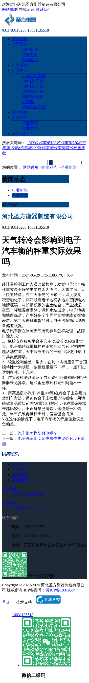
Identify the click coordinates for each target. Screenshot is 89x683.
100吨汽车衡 (33, 81)
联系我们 (43, 9)
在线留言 (27, 9)
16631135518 (22, 615)
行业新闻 (30, 123)
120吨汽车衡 (33, 86)
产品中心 (20, 70)
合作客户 (30, 60)
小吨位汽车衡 (34, 76)
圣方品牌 (20, 65)
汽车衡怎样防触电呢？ (37, 433)
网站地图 (10, 9)
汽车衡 (28, 102)
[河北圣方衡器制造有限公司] (20, 26)
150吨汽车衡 (33, 91)
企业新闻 (30, 128)
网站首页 (20, 39)
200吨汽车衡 (33, 96)
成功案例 (20, 112)
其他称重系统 (34, 107)
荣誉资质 (30, 55)
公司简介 (30, 49)
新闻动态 (20, 117)
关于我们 (20, 44)
